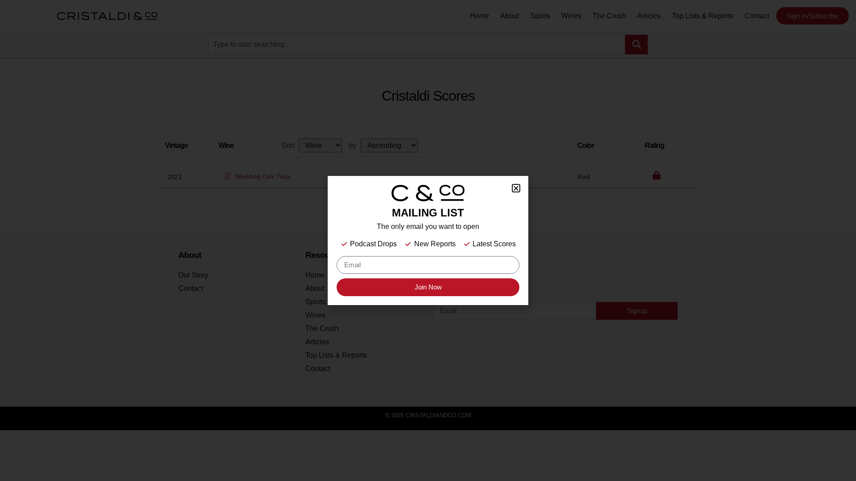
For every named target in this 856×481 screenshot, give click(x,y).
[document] (428, 240)
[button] (516, 188)
